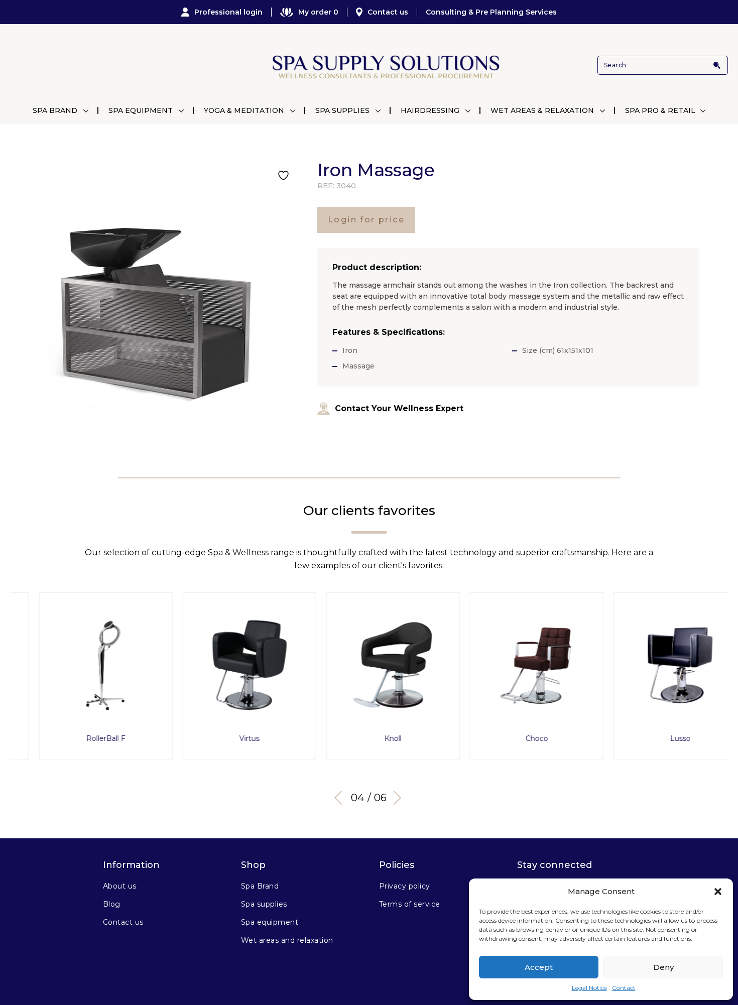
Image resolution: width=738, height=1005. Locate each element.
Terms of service (409, 904)
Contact (624, 987)
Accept (539, 967)
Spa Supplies (342, 110)
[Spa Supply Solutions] (385, 65)
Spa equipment (269, 922)
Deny (663, 967)
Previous (341, 798)
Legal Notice (589, 987)
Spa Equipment (140, 110)
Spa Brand (55, 110)
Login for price (366, 219)
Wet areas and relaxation (287, 940)
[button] (718, 892)
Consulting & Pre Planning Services (491, 12)
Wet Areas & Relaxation (542, 110)
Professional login (228, 12)
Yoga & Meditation (244, 110)
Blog (111, 904)
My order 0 (318, 12)
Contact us (387, 12)
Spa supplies (264, 904)
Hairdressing (430, 110)
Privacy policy (404, 886)
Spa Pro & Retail (660, 110)
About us (120, 886)
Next (394, 798)
